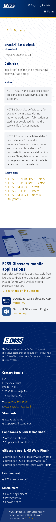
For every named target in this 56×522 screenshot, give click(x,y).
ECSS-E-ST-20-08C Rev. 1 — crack (26, 179)
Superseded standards (18, 423)
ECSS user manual (16, 479)
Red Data (28, 518)
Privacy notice (13, 498)
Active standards (15, 419)
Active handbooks (15, 438)
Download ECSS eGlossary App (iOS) (26, 461)
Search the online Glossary (22, 290)
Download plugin (20, 313)
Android (16, 303)
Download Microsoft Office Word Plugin (28, 465)
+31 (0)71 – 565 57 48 (15, 402)
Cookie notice (13, 502)
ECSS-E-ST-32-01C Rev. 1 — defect (26, 183)
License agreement (16, 494)
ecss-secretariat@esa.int (18, 406)
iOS (23, 303)
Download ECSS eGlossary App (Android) (29, 457)
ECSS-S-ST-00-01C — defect (23, 191)
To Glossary (17, 30)
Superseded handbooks (19, 442)
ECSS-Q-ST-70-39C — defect (23, 187)
